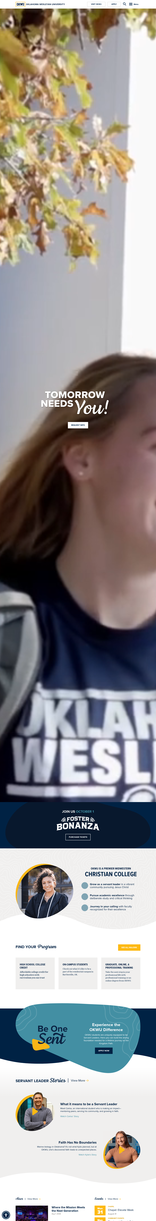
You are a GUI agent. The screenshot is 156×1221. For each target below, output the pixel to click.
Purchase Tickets (78, 837)
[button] (35, 1111)
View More (78, 1080)
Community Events (116, 1218)
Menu (136, 4)
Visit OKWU (96, 4)
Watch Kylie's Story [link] (88, 1154)
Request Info (78, 425)
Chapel (111, 1206)
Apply (114, 4)
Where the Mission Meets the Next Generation (68, 1209)
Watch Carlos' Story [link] (69, 1116)
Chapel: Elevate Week (121, 1210)
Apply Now (103, 1050)
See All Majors (129, 947)
